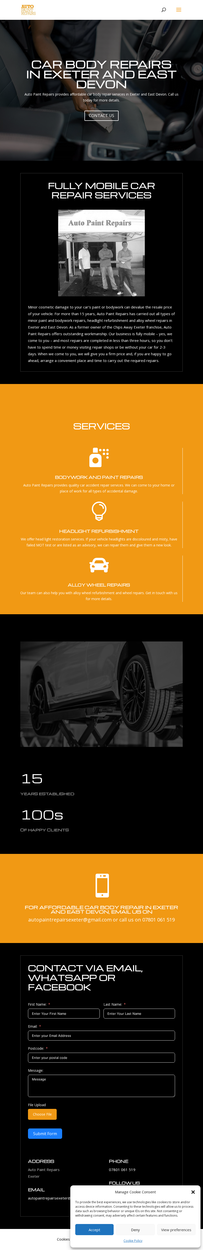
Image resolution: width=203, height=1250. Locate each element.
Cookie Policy (133, 1241)
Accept (94, 1229)
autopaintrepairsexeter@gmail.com (70, 919)
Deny (135, 1229)
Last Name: (112, 1004)
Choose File (42, 1114)
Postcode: (36, 1048)
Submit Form (45, 1133)
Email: (32, 1026)
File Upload (37, 1104)
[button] (193, 1192)
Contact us (101, 115)
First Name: (37, 1004)
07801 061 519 (158, 919)
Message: (35, 1070)
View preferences (176, 1229)
